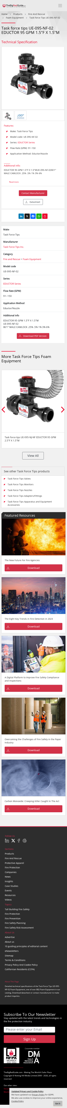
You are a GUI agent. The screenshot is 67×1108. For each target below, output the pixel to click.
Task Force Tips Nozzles (20, 490)
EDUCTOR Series (26, 142)
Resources (10, 895)
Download (34, 568)
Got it (57, 1103)
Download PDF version (35, 335)
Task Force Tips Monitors (21, 484)
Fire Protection (12, 867)
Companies (11, 872)
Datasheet (35, 201)
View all (33, 456)
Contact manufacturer (33, 193)
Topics (8, 904)
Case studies (11, 886)
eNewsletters (12, 950)
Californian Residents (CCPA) (20, 969)
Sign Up (29, 1039)
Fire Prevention (13, 918)
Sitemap (9, 955)
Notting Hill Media (22, 1075)
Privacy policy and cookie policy (21, 964)
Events (8, 890)
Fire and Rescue (13, 858)
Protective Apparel (14, 863)
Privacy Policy (38, 1094)
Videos (8, 899)
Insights (9, 881)
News (8, 876)
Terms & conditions (15, 960)
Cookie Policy (17, 1101)
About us (9, 941)
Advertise (10, 937)
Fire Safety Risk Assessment (19, 927)
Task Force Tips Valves (19, 478)
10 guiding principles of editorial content (26, 946)
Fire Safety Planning (15, 922)
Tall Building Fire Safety (17, 909)
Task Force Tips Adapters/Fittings (25, 495)
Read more (14, 182)
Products (9, 853)
